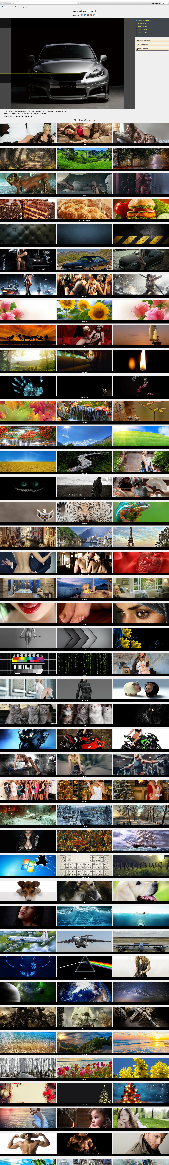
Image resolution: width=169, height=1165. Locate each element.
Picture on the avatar (143, 26)
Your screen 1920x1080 (144, 20)
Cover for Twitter (142, 32)
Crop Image (141, 35)
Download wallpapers (144, 40)
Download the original (143, 23)
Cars (10, 7)
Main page (4, 7)
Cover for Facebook (143, 29)
